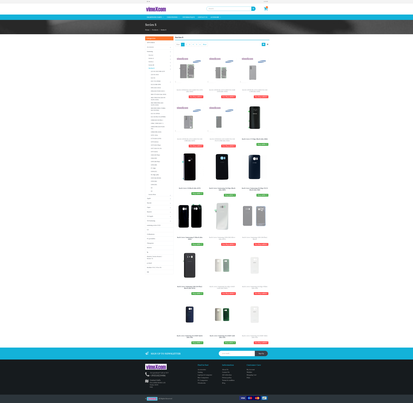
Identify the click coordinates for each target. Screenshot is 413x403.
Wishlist (249, 372)
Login (266, 1)
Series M (151, 65)
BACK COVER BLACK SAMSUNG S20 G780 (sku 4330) (254, 91)
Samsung (150, 51)
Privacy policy (227, 378)
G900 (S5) (154, 184)
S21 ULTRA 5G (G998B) (158, 117)
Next (204, 45)
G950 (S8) (154, 165)
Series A (151, 58)
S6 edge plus (155, 175)
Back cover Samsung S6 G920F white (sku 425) (255, 336)
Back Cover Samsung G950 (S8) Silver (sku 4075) (222, 238)
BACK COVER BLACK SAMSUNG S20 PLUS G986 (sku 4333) (222, 140)
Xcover (151, 55)
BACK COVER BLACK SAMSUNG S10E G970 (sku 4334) (222, 91)
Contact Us (226, 372)
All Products (151, 42)
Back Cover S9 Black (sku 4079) (190, 188)
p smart (149, 263)
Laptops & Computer (205, 375)
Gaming (200, 372)
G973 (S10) (154, 152)
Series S (163, 30)
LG (148, 230)
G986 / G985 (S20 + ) (157, 123)
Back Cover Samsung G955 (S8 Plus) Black (254, 238)
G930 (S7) (154, 171)
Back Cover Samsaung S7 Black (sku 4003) (189, 238)
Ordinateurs (151, 234)
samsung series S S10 (153, 225)
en (148, 1)
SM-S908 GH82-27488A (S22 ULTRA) (158, 109)
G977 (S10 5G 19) (156, 148)
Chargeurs (150, 243)
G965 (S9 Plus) (155, 155)
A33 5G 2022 (155, 74)
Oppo (149, 207)
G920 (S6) (154, 181)
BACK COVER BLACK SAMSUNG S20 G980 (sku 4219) (189, 140)
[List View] (267, 44)
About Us (225, 370)
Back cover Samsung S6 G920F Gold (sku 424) (222, 336)
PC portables (151, 238)
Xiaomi (149, 203)
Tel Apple (150, 216)
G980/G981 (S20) (156, 132)
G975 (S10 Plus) (156, 145)
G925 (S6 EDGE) (156, 178)
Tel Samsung (151, 221)
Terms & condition (228, 380)
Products (155, 30)
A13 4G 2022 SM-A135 (158, 71)
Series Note (152, 194)
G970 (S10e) (154, 142)
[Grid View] (263, 44)
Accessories (202, 370)
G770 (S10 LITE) (156, 138)
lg (147, 252)
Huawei (149, 212)
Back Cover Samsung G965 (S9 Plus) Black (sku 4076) (189, 287)
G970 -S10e (154, 135)
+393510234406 (158, 375)
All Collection (227, 375)
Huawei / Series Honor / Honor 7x (154, 257)
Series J (151, 62)
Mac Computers (203, 378)
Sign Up (261, 354)
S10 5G (153, 78)
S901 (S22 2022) (156, 88)
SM (148, 272)
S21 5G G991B (155, 113)
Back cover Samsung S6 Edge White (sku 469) (254, 287)
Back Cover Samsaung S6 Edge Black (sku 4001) (222, 189)
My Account (251, 370)
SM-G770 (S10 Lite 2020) (158, 94)
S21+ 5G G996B (155, 81)
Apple (149, 198)
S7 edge (153, 168)
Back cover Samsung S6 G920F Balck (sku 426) (190, 336)
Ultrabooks (202, 383)
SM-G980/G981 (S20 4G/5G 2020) (157, 104)
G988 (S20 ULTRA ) (157, 120)
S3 (151, 191)
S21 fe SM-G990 (156, 84)
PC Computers (203, 380)
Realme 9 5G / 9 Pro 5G (154, 267)
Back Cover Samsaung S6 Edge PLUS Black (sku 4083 (255, 189)
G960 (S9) (154, 158)
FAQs (248, 378)
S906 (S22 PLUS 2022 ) (158, 91)
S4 (151, 188)
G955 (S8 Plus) (155, 161)
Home (147, 30)
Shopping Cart (251, 375)
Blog (223, 383)
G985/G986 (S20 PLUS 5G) (158, 128)
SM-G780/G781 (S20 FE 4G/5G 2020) (158, 99)
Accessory (150, 47)
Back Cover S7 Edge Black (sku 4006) (255, 139)
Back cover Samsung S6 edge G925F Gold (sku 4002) (222, 287)
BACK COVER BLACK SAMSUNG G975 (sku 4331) (190, 91)
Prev (178, 45)
